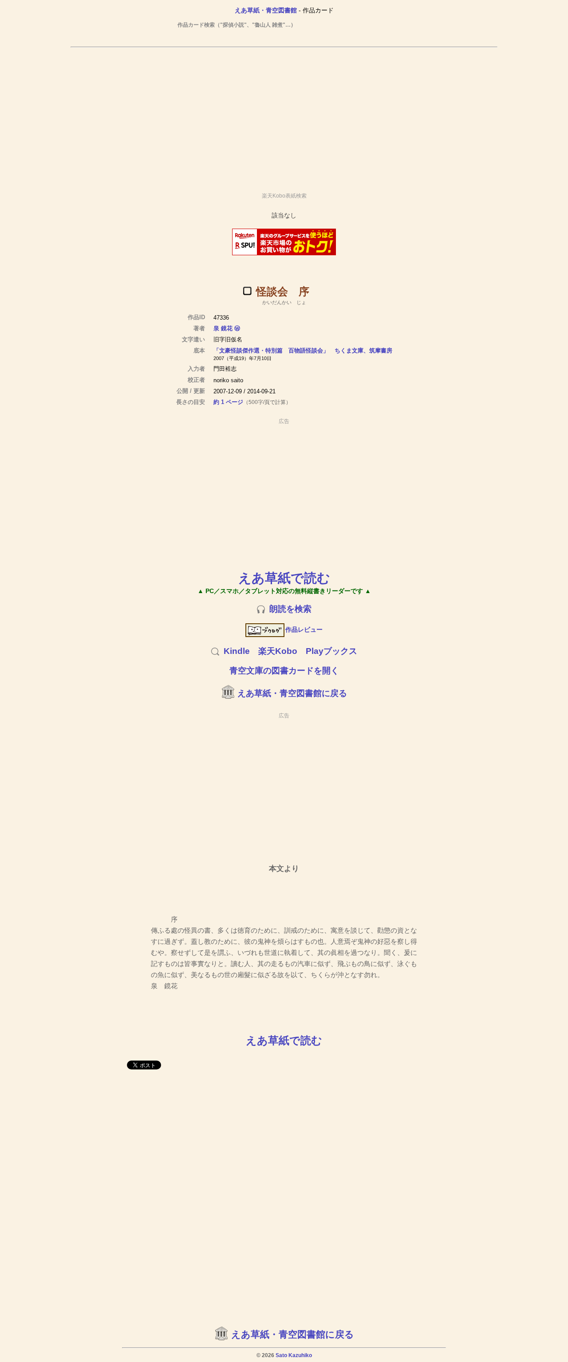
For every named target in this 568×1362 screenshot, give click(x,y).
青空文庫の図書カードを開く (284, 670)
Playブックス (331, 651)
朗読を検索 (290, 609)
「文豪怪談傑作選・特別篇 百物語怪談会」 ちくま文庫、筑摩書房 (302, 350)
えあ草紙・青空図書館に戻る (292, 693)
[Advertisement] (284, 116)
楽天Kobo (277, 651)
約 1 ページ (228, 402)
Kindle (237, 651)
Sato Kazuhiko (294, 1355)
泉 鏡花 (223, 328)
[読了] (247, 290)
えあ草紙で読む (284, 577)
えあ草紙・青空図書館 (266, 10)
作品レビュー (304, 629)
